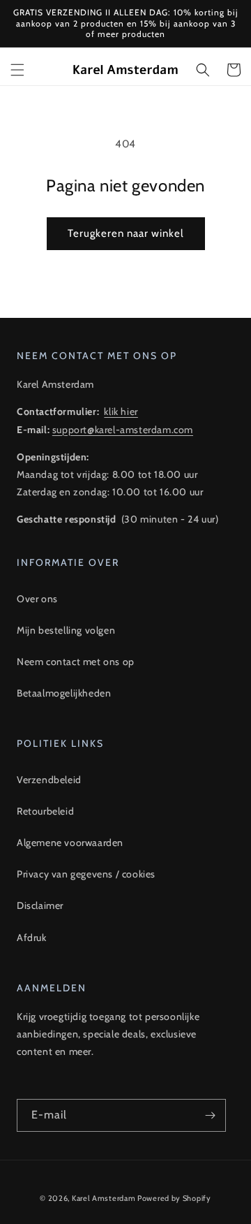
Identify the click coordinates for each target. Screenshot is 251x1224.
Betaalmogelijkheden (64, 693)
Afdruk (32, 937)
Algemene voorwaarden (70, 842)
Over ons (37, 598)
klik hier (120, 411)
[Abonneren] (210, 1115)
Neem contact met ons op (76, 661)
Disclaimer (40, 905)
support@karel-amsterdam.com (122, 429)
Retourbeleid (45, 811)
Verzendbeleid (49, 779)
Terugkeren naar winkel (126, 233)
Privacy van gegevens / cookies (86, 874)
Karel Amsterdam (104, 1198)
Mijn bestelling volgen (66, 630)
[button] (17, 69)
